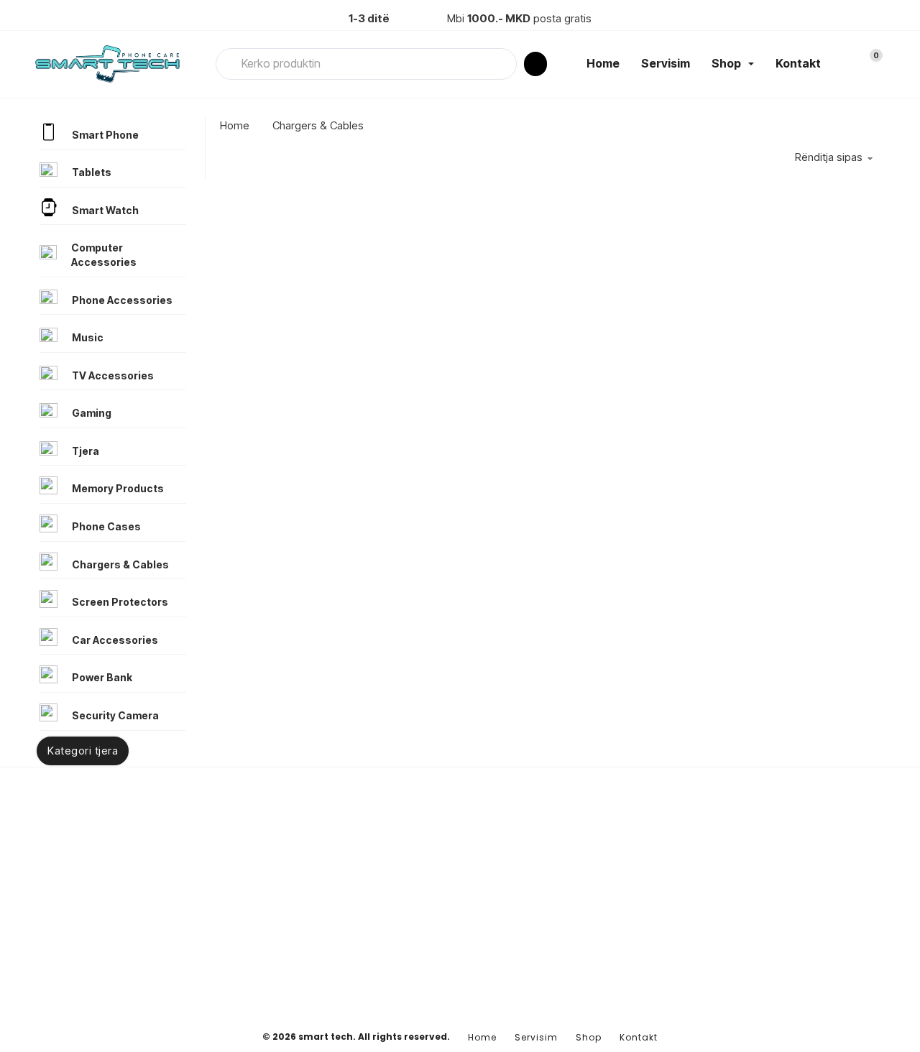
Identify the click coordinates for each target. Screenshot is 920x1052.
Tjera (85, 451)
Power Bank (102, 677)
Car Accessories (115, 640)
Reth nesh (706, 895)
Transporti (707, 942)
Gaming (91, 413)
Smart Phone (105, 135)
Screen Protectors (120, 602)
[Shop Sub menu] (751, 64)
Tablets (91, 172)
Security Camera (115, 715)
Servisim (665, 63)
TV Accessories (113, 375)
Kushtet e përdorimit (731, 965)
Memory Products (118, 488)
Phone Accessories (122, 300)
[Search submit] (535, 64)
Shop (726, 63)
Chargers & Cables (120, 564)
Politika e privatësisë (731, 919)
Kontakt (798, 63)
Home (603, 63)
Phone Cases (106, 526)
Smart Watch (105, 210)
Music (88, 337)
